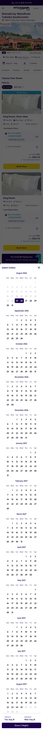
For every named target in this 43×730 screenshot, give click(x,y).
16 (8, 296)
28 (31, 300)
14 (31, 291)
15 (35, 291)
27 (26, 300)
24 (12, 300)
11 (17, 291)
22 (35, 296)
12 (21, 291)
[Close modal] (39, 267)
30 (8, 305)
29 (35, 300)
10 (12, 291)
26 (21, 300)
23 (8, 300)
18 (17, 296)
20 (26, 296)
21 (31, 296)
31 (12, 305)
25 (17, 300)
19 (21, 296)
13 (26, 291)
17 (12, 296)
